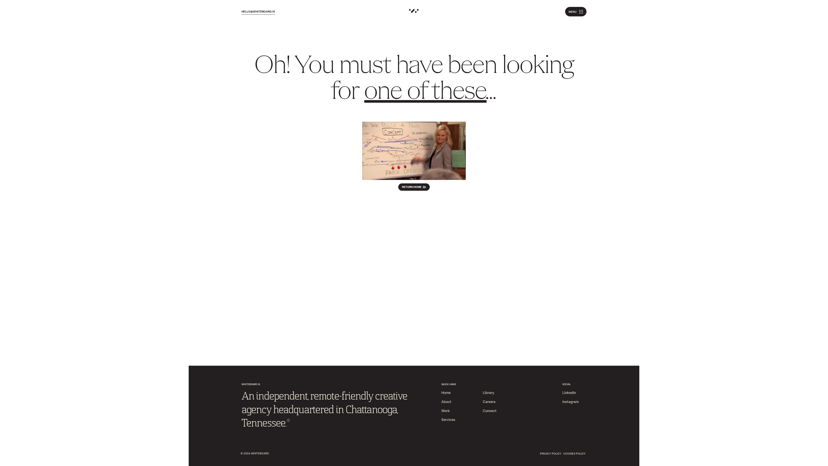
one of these (425, 92)
